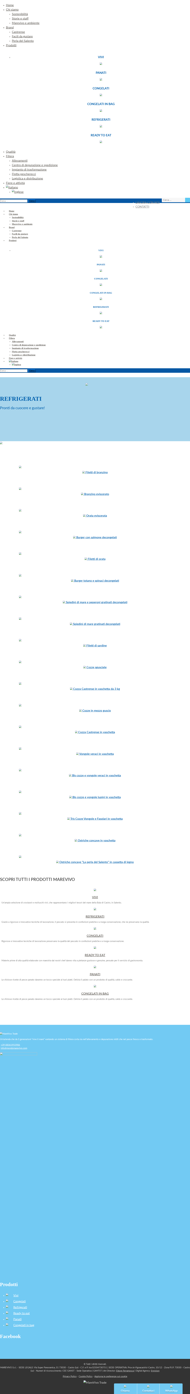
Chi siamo (12, 9)
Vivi (15, 1295)
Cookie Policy (85, 1376)
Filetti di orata (96, 559)
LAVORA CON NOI (148, 202)
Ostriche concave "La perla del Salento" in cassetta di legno (96, 862)
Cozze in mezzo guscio (96, 710)
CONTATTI (142, 206)
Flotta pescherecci (24, 174)
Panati (17, 1319)
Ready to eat (21, 1313)
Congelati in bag (23, 1325)
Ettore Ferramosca (125, 1371)
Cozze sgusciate (96, 667)
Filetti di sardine (96, 645)
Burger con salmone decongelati (96, 537)
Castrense (18, 32)
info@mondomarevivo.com (14, 1048)
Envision (155, 1371)
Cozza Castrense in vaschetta (96, 732)
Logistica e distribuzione (27, 178)
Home (10, 5)
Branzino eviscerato (96, 494)
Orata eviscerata (96, 515)
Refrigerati (20, 1307)
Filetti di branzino (96, 472)
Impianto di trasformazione (29, 169)
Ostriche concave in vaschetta (96, 840)
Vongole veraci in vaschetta (96, 754)
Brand (10, 27)
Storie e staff (20, 18)
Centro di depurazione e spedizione (35, 165)
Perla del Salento (23, 40)
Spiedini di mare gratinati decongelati (96, 624)
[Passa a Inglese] (18, 191)
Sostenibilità (20, 14)
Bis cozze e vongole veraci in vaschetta (96, 775)
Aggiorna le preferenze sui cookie (110, 1376)
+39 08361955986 (10, 1045)
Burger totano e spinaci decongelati (96, 580)
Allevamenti (19, 160)
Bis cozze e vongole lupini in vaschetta (96, 797)
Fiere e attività (15, 183)
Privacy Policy (70, 1376)
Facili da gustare (22, 36)
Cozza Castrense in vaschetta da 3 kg (96, 689)
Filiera (10, 156)
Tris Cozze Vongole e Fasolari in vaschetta (96, 819)
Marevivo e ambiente (25, 23)
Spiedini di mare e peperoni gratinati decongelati (96, 602)
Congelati (19, 1301)
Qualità (10, 151)
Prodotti (11, 45)
